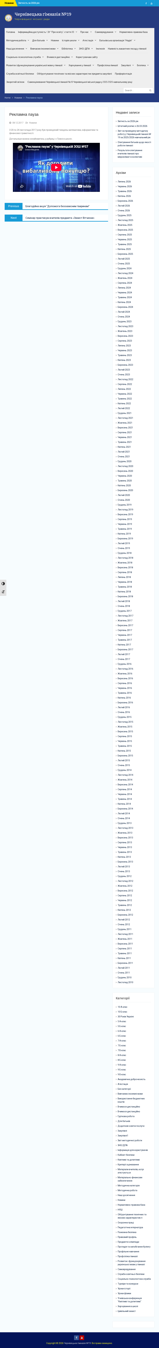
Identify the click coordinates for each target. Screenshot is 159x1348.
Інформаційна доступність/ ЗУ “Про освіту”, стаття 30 (46, 31)
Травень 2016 (125, 693)
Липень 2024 (124, 287)
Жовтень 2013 (125, 833)
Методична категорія (129, 1185)
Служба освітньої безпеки (20, 73)
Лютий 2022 (124, 408)
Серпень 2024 (125, 283)
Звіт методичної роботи (130, 1140)
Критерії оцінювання (128, 1164)
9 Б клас (122, 1069)
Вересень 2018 (125, 567)
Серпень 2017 (125, 630)
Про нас (84, 31)
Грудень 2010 (125, 977)
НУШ (120, 1209)
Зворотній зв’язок (15, 81)
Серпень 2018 (125, 572)
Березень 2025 (125, 254)
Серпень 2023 (125, 341)
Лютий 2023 (124, 369)
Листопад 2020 (125, 466)
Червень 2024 (125, 292)
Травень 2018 (125, 587)
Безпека (141, 65)
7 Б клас (122, 1045)
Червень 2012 (125, 900)
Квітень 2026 (124, 196)
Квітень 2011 (124, 958)
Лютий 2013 (124, 866)
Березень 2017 (125, 649)
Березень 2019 (125, 538)
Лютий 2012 (124, 919)
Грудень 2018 (125, 553)
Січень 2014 (124, 818)
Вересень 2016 (125, 678)
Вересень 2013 (125, 837)
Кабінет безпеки (126, 1155)
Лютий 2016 (124, 707)
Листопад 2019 (125, 509)
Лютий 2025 (124, 259)
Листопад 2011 (125, 934)
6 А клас (122, 1031)
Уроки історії (124, 1288)
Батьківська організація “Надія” (115, 40)
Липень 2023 (124, 345)
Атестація (88, 40)
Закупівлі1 (123, 1135)
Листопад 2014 (125, 775)
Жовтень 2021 (125, 423)
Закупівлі (126, 65)
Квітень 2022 (124, 403)
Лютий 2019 (124, 543)
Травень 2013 (125, 852)
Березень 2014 (125, 808)
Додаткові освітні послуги (131, 1126)
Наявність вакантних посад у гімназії (127, 48)
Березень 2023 (125, 365)
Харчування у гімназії (80, 65)
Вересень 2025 (125, 230)
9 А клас (122, 1065)
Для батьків (38, 40)
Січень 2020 (124, 500)
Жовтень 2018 (125, 562)
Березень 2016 (125, 702)
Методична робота (16, 40)
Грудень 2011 (125, 929)
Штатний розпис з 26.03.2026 (132, 126)
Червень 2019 (125, 524)
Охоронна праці (126, 1222)
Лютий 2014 (124, 813)
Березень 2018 (125, 596)
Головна (10, 31)
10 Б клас (122, 1011)
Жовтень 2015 (125, 726)
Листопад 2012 (125, 881)
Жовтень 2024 (125, 278)
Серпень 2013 (125, 842)
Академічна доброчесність (131, 1079)
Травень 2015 (125, 746)
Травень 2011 (125, 953)
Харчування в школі (128, 1306)
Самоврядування (104, 31)
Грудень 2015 (125, 717)
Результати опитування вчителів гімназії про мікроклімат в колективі (130, 153)
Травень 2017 (125, 640)
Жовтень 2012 (125, 886)
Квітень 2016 (124, 697)
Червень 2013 (125, 847)
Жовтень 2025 (125, 225)
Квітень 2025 (124, 249)
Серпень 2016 (125, 683)
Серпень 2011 (125, 948)
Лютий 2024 (124, 312)
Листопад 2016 (125, 669)
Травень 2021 (125, 442)
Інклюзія (100, 48)
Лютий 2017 (124, 654)
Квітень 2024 (124, 302)
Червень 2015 (125, 741)
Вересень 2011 (125, 943)
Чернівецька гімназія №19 (43, 14)
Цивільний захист (127, 1311)
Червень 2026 (125, 186)
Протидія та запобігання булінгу (134, 1246)
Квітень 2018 (124, 591)
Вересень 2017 (125, 625)
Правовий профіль (127, 1237)
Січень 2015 (124, 765)
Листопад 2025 (125, 220)
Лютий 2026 (124, 205)
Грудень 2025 (125, 215)
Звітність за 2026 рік (128, 121)
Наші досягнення (15, 48)
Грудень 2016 (125, 664)
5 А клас (122, 1021)
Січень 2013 (124, 871)
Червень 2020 (125, 476)
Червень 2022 (125, 394)
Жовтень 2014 (125, 779)
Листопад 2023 (125, 326)
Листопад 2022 (125, 379)
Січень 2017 (124, 659)
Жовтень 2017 (125, 620)
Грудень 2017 (125, 611)
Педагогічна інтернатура (130, 1227)
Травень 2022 (125, 398)
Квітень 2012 (124, 910)
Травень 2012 (125, 905)
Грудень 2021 (125, 413)
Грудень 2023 (125, 321)
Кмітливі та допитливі (129, 1159)
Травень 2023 (125, 355)
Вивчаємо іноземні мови (42, 48)
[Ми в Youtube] (151, 3)
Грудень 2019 (125, 505)
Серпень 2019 (125, 519)
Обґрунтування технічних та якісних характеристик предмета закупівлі (74, 73)
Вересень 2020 (125, 471)
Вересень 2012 (125, 890)
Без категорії (124, 1089)
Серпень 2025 (125, 234)
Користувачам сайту (87, 57)
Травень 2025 (125, 244)
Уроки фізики (124, 1293)
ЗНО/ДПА (84, 48)
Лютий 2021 (124, 451)
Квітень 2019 (124, 533)
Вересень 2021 (125, 427)
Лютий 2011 (124, 968)
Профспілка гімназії (107, 65)
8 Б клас (122, 1060)
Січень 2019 (124, 548)
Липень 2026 (124, 181)
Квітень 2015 (124, 751)
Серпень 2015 (125, 736)
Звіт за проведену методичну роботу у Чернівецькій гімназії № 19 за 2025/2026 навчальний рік (134, 134)
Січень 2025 (124, 263)
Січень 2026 (124, 210)
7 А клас (122, 1040)
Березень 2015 (125, 755)
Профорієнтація (123, 73)
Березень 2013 (125, 861)
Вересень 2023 (125, 336)
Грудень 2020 (125, 461)
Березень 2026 (125, 201)
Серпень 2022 (125, 384)
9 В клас (122, 1074)
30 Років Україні (126, 1016)
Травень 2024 (125, 297)
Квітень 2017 (124, 644)
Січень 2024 (124, 316)
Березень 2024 (125, 307)
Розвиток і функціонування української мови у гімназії (34, 65)
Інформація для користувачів (133, 1150)
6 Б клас (122, 1036)
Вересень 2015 (125, 731)
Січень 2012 (124, 924)
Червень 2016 (125, 688)
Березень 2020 (125, 490)
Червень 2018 (125, 582)
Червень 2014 (125, 794)
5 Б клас (122, 1026)
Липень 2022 (124, 389)
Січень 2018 (124, 606)
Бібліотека (67, 48)
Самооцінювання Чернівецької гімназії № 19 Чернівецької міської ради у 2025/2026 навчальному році (79, 81)
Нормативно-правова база (133, 31)
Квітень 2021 (124, 447)
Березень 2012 (125, 915)
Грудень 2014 (125, 770)
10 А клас (122, 1007)
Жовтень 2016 (125, 673)
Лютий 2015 (124, 760)
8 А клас (122, 1055)
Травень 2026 (125, 191)
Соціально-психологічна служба (23, 57)
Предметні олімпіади (128, 1242)
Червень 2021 (125, 437)
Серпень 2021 (125, 432)
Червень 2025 (125, 239)
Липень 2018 (124, 577)
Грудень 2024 (125, 268)
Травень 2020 (125, 480)
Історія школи (69, 40)
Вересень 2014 (125, 784)
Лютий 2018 (124, 601)
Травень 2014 (125, 799)
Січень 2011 (124, 972)
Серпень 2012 (125, 895)
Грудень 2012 (125, 876)
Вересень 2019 (125, 514)
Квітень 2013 (124, 857)
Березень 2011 (125, 963)
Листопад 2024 (125, 273)
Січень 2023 (124, 374)
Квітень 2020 (124, 485)
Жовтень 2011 (125, 939)
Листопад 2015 (125, 722)
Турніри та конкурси (128, 1283)
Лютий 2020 (124, 495)
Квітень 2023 (124, 360)
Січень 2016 (124, 712)
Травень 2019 (125, 529)
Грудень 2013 (125, 823)
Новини (55, 40)
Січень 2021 (124, 456)
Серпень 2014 (125, 789)
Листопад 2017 (125, 615)
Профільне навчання (128, 1251)
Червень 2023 (125, 350)
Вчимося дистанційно (58, 57)
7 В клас (122, 1050)
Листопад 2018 (125, 558)
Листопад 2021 (125, 418)
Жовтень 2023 (125, 331)
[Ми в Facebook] (146, 3)
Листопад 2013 (125, 828)
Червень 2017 (125, 635)
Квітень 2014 (124, 804)
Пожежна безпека (127, 1232)
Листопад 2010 (125, 982)
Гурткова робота (126, 1116)
